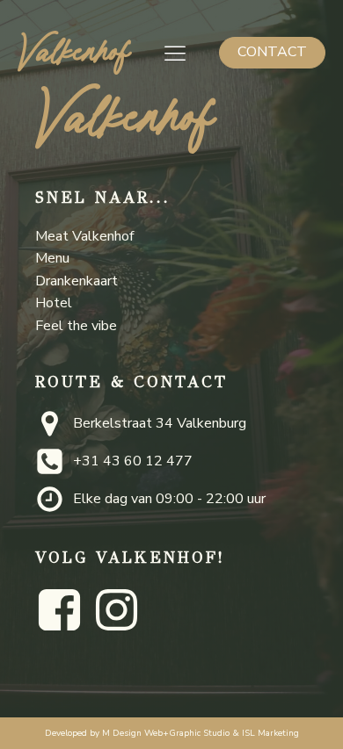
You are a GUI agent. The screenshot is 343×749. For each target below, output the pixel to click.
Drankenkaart (76, 281)
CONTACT (272, 51)
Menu (52, 258)
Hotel (53, 303)
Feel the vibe (76, 325)
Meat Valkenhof (84, 236)
